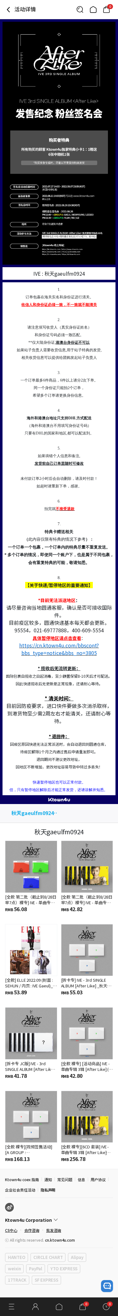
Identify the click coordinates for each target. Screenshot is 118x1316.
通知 (48, 1179)
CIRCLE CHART (48, 1257)
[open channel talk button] (107, 1286)
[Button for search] (79, 9)
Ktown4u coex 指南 (22, 1179)
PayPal (35, 1269)
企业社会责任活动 (20, 1189)
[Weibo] (9, 1207)
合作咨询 (31, 1230)
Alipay (77, 1257)
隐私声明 (48, 1189)
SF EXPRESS (46, 1280)
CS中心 (11, 1230)
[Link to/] (93, 9)
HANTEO (16, 1257)
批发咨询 (53, 1230)
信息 (81, 1179)
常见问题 (64, 1179)
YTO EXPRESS (63, 1269)
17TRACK (17, 1280)
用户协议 (98, 1179)
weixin (14, 1269)
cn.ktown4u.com (60, 1240)
